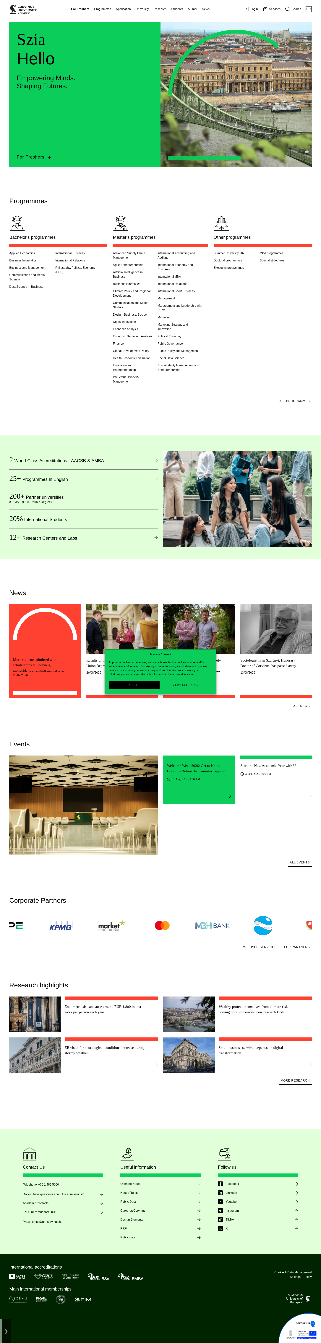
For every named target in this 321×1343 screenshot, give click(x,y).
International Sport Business (176, 291)
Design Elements (131, 1219)
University (142, 9)
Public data (127, 1237)
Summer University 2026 (230, 253)
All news (301, 706)
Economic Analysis (125, 329)
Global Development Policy (131, 350)
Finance (118, 343)
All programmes (294, 401)
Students (177, 9)
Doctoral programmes (228, 260)
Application (123, 9)
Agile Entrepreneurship (128, 264)
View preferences (187, 684)
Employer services (259, 947)
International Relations (70, 260)
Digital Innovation (124, 321)
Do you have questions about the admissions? (53, 1194)
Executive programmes (229, 267)
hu (308, 9)
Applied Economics (22, 253)
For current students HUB (39, 1212)
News (206, 9)
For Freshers (30, 156)
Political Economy (169, 336)
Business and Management (27, 267)
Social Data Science (171, 358)
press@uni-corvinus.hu (47, 1221)
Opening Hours (130, 1183)
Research (160, 9)
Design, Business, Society (130, 314)
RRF (123, 1228)
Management (166, 298)
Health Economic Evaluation (131, 358)
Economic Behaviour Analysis (132, 336)
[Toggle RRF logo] (6, 1331)
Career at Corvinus (132, 1210)
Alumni (192, 9)
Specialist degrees (272, 260)
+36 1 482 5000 (48, 1184)
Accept (134, 684)
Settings (295, 1276)
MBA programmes (271, 253)
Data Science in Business (26, 286)
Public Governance (170, 343)
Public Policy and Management (178, 350)
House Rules (129, 1192)
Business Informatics (23, 260)
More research (295, 1080)
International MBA (169, 276)
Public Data (128, 1201)
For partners (297, 947)
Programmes (102, 9)
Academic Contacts (35, 1203)
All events (300, 862)
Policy (308, 1276)
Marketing (164, 317)
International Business (70, 253)
